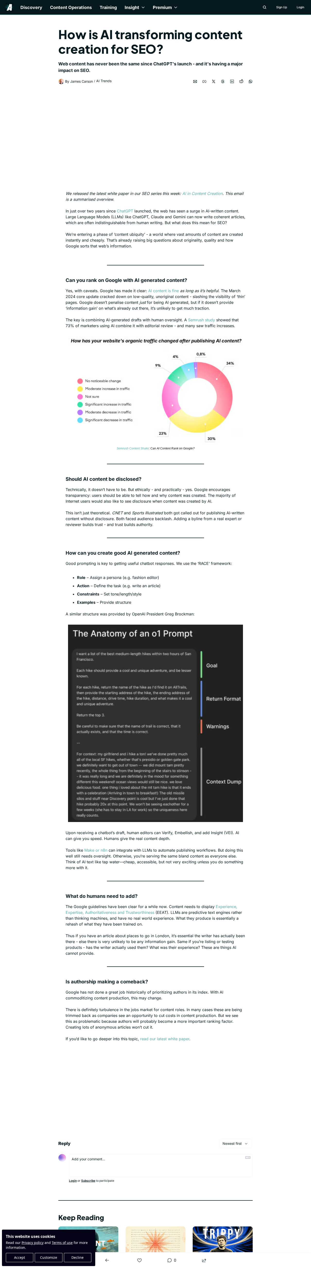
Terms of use (62, 1242)
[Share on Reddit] (241, 81)
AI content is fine (163, 290)
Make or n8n (95, 850)
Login (73, 1180)
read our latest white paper (164, 1038)
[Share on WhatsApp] (250, 81)
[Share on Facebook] (204, 81)
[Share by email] (195, 81)
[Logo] (9, 7)
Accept (19, 1257)
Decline (77, 1257)
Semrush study (201, 319)
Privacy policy (32, 1242)
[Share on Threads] (223, 81)
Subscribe (88, 1180)
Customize (48, 1257)
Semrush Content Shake (133, 448)
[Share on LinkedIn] (232, 81)
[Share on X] (213, 81)
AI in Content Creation (202, 193)
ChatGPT (125, 211)
